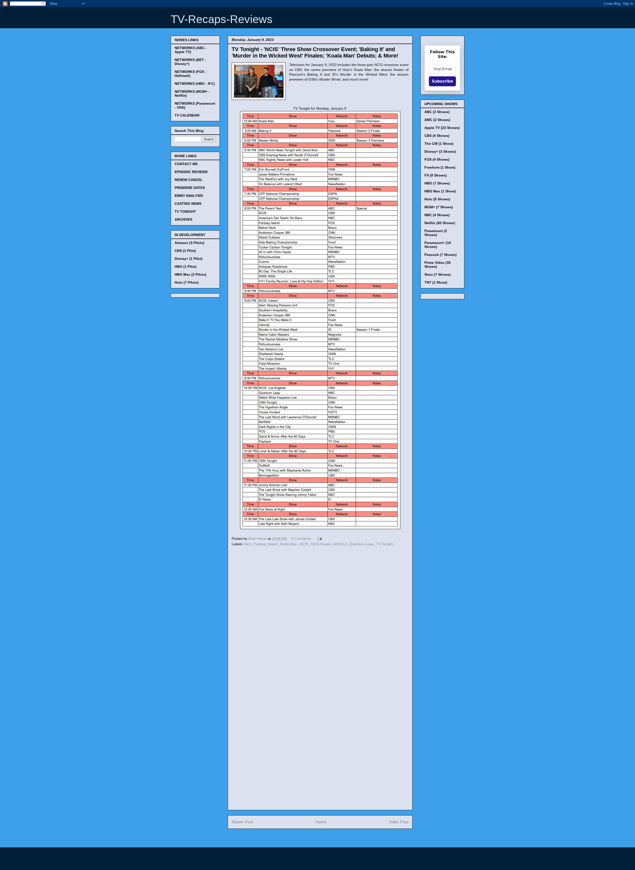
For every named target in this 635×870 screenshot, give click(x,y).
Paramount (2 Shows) (435, 233)
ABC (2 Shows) (437, 112)
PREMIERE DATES (190, 188)
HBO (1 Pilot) (185, 267)
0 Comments (301, 538)
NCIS (304, 544)
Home (321, 822)
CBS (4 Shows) (436, 136)
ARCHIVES (183, 219)
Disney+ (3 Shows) (440, 151)
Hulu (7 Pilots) (187, 282)
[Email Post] (319, 538)
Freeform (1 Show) (439, 167)
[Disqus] (320, 616)
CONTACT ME (186, 164)
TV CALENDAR (187, 115)
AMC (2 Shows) (437, 120)
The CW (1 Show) (438, 144)
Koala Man (289, 544)
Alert (248, 544)
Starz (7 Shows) (437, 274)
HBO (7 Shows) (437, 183)
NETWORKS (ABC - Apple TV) (191, 50)
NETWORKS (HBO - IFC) (195, 84)
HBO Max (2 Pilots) (190, 274)
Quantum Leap (362, 544)
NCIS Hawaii (321, 544)
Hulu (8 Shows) (437, 199)
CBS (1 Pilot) (185, 251)
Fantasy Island (266, 544)
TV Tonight (384, 544)
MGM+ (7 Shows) (438, 207)
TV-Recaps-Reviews (222, 19)
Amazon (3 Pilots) (189, 243)
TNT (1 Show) (435, 282)
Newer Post (242, 822)
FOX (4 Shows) (436, 159)
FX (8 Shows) (435, 175)
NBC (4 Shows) (437, 215)
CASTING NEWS (188, 204)
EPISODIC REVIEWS (191, 172)
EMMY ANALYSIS (189, 196)
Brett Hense (258, 538)
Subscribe (442, 81)
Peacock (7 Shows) (440, 255)
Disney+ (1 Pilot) (188, 259)
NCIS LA (341, 544)
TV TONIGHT (185, 211)
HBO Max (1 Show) (440, 191)
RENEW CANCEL (189, 180)
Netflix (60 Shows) (439, 223)
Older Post (399, 822)
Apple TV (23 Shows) (442, 128)
